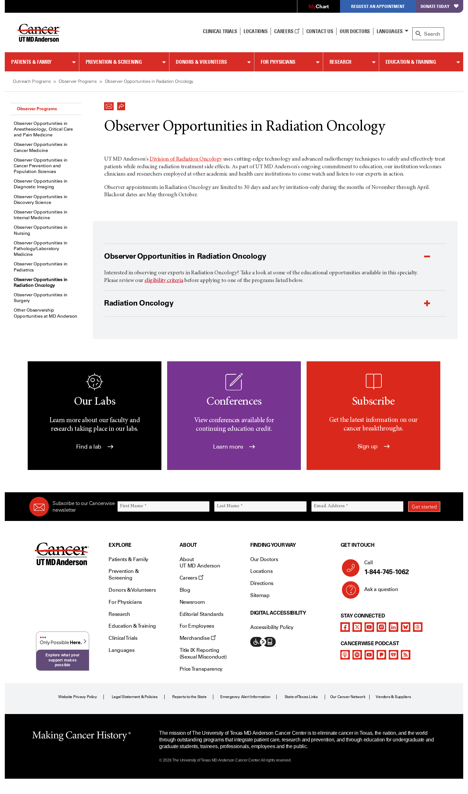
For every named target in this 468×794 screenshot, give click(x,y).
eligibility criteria (164, 281)
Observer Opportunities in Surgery (40, 297)
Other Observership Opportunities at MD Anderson (45, 313)
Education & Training (411, 62)
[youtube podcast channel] (369, 655)
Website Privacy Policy (77, 697)
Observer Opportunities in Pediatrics (40, 266)
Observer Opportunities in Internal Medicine (40, 214)
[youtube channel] (369, 627)
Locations (261, 571)
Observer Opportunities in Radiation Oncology (40, 282)
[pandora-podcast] (381, 655)
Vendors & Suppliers (393, 697)
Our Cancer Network (347, 697)
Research (340, 62)
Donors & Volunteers (201, 62)
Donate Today (435, 6)
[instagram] (381, 627)
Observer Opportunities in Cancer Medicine (40, 147)
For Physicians (278, 62)
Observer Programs (37, 109)
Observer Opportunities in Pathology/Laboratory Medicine (40, 248)
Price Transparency (201, 669)
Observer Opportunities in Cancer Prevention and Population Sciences (40, 165)
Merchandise (195, 638)
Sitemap (260, 595)
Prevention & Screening (114, 62)
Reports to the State (189, 697)
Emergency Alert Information (245, 697)
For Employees (197, 626)
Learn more (229, 446)
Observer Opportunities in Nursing (40, 230)
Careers (284, 31)
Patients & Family (31, 62)
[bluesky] (406, 627)
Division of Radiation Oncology (186, 159)
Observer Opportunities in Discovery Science (40, 199)
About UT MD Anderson (200, 562)
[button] (109, 104)
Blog (185, 590)
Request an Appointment (378, 6)
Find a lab (89, 446)
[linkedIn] (393, 627)
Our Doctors (355, 31)
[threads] (418, 627)
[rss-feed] (406, 655)
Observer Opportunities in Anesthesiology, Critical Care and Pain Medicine (43, 129)
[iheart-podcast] (393, 655)
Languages (390, 31)
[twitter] (357, 627)
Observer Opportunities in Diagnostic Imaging (40, 184)
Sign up (368, 446)
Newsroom (192, 602)
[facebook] (345, 627)
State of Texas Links (301, 697)
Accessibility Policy (272, 627)
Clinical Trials (220, 31)
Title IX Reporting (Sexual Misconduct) (203, 653)
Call (386, 567)
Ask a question (381, 589)
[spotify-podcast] (357, 655)
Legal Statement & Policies (135, 697)
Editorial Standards (201, 614)
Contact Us (319, 31)
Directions (261, 583)
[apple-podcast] (345, 655)
